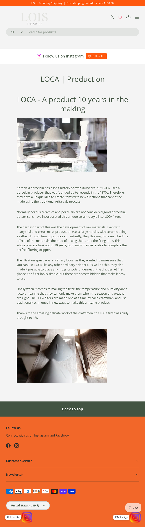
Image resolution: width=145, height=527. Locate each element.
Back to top (72, 408)
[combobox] (72, 32)
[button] (128, 17)
